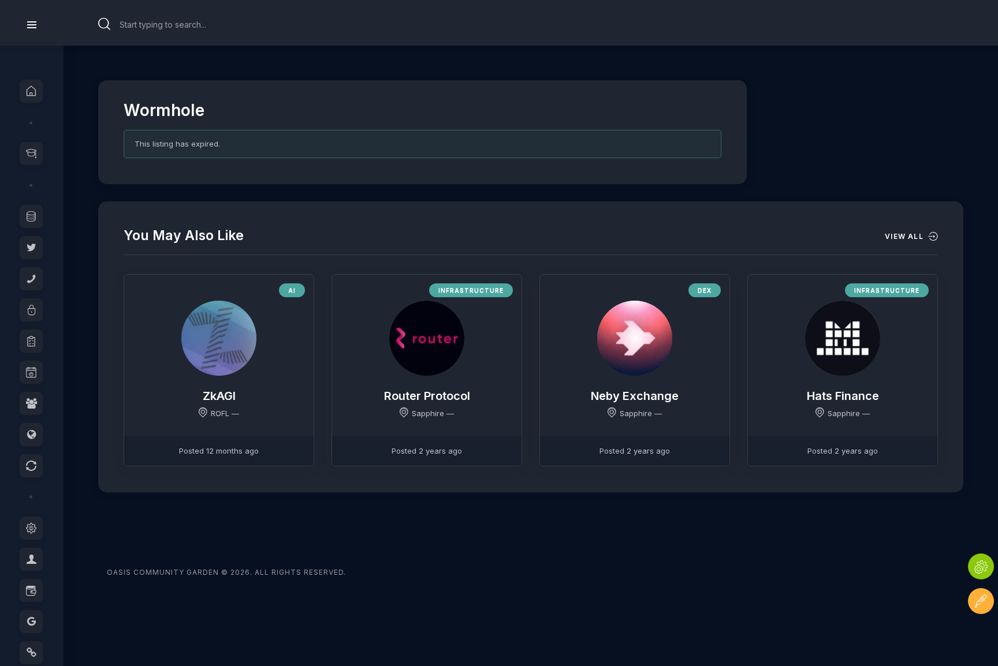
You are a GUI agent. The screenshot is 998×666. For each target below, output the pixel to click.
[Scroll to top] (981, 636)
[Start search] (104, 24)
